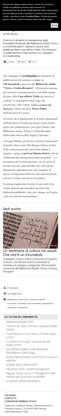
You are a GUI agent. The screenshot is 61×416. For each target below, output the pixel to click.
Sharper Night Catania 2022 (22, 364)
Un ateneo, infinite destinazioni (23, 381)
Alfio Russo (12, 34)
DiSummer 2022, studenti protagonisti (27, 369)
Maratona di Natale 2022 (20, 321)
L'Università (12, 288)
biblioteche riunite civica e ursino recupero (26, 299)
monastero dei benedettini (29, 303)
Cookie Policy (33, 16)
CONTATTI (10, 398)
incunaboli (11, 303)
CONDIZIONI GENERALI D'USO (20, 401)
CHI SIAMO (10, 395)
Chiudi (54, 25)
